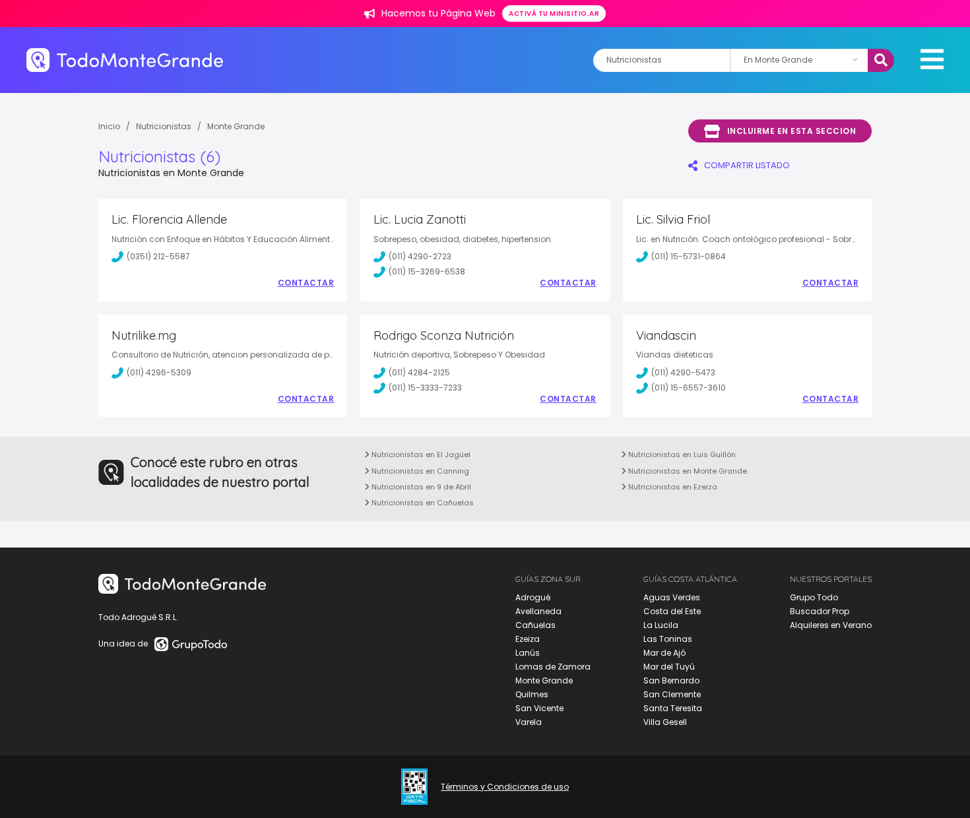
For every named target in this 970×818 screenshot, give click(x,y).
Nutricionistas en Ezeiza (671, 487)
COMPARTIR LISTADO (747, 165)
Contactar (306, 283)
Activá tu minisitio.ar (554, 13)
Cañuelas (535, 625)
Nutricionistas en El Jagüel (420, 454)
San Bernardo (671, 680)
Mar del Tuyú (669, 666)
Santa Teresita (672, 708)
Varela (528, 722)
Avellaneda (538, 611)
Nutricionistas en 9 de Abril (420, 487)
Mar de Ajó (664, 652)
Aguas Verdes (671, 597)
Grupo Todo (814, 597)
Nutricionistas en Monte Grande (686, 471)
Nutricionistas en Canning (419, 471)
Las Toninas (667, 639)
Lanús (527, 652)
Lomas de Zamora (553, 666)
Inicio (109, 126)
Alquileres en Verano (831, 625)
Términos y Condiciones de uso (505, 787)
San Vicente (539, 708)
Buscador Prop (819, 611)
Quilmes (531, 694)
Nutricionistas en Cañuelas (422, 502)
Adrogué (532, 597)
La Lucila (660, 625)
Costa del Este (672, 611)
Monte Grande (544, 680)
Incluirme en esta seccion (792, 131)
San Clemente (672, 694)
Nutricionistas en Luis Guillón (681, 454)
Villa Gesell (665, 722)
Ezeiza (527, 639)
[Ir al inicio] (124, 59)
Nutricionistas (163, 126)
